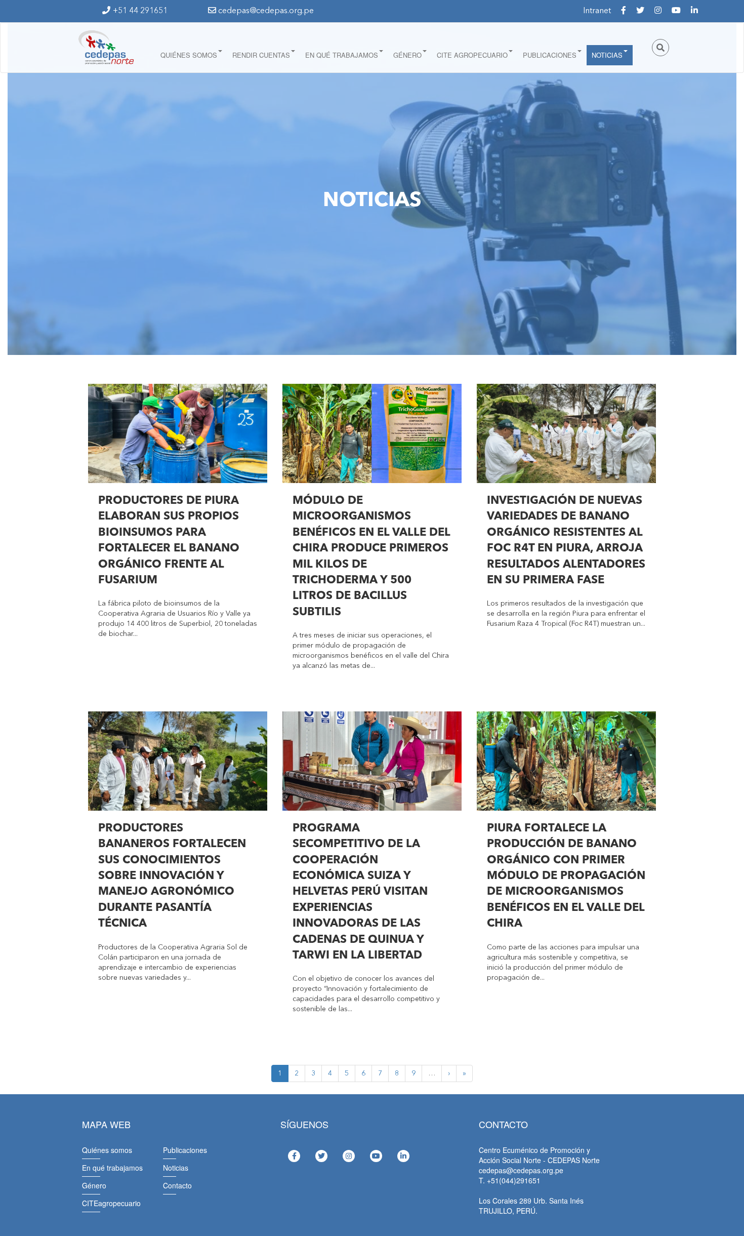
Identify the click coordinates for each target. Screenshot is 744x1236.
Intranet (597, 11)
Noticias (607, 55)
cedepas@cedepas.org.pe (265, 11)
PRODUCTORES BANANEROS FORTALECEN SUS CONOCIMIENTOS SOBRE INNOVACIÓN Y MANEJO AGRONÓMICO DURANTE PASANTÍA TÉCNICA (172, 876)
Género (407, 55)
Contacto (177, 1185)
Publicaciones (549, 55)
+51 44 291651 (140, 11)
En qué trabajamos (341, 55)
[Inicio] (105, 47)
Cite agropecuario (472, 55)
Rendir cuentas (261, 55)
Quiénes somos (188, 55)
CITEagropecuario (111, 1203)
